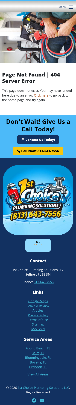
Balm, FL (38, 353)
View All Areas (38, 374)
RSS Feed (38, 329)
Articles (38, 310)
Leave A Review (38, 306)
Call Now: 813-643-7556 (39, 151)
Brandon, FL (38, 367)
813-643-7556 (44, 282)
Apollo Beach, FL (38, 348)
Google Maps (38, 301)
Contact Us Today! (40, 140)
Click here (41, 95)
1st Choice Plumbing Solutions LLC (43, 387)
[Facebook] (34, 400)
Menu (62, 7)
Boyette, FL (38, 362)
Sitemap (38, 324)
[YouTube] (42, 400)
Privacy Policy (38, 315)
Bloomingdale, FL (38, 357)
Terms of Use (38, 320)
